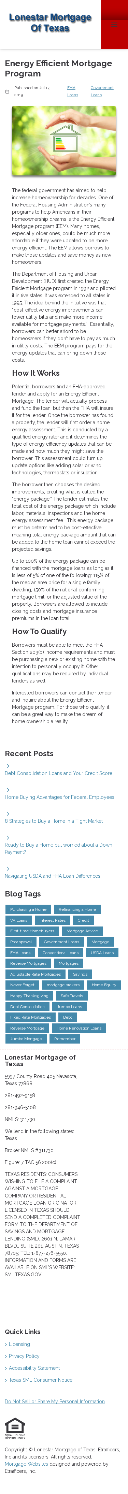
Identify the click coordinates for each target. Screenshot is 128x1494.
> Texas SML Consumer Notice (38, 1380)
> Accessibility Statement (32, 1368)
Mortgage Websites (27, 1464)
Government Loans (102, 91)
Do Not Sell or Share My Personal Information (55, 1401)
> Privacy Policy (22, 1356)
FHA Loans (72, 91)
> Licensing (17, 1344)
